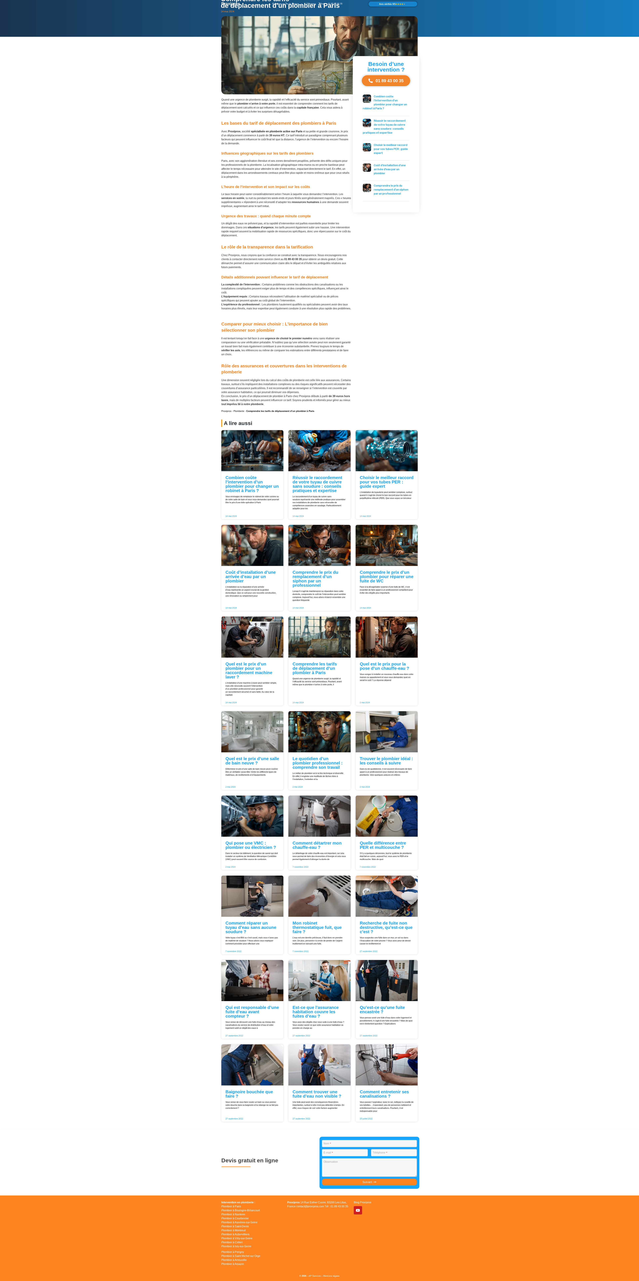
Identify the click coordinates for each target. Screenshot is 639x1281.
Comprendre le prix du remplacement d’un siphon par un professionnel (391, 189)
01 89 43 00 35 (335, 3)
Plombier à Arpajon (232, 1264)
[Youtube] (358, 1210)
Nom (327, 1143)
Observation (330, 1161)
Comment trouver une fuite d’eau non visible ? (317, 1094)
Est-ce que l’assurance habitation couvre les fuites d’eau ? (316, 1012)
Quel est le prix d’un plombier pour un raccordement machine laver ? (248, 670)
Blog (322, 3)
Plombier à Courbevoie (235, 1218)
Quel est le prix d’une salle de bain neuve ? (252, 760)
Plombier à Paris (231, 1206)
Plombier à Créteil (232, 1242)
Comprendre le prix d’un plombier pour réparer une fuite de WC (386, 576)
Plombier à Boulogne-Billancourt (240, 1210)
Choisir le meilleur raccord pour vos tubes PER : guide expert (391, 149)
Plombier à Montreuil (233, 1230)
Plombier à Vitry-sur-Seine (236, 1238)
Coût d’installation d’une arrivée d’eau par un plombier (390, 169)
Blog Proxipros (362, 1202)
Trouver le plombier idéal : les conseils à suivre (386, 760)
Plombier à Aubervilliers (235, 1234)
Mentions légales (331, 1276)
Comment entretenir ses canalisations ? (384, 1094)
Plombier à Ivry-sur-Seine (236, 1246)
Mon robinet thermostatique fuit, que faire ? (317, 927)
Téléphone (380, 1152)
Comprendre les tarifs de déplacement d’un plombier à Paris (315, 668)
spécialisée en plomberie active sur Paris (276, 131)
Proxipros (230, 3)
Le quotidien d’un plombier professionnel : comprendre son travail (318, 763)
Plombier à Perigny (232, 1252)
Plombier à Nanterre (233, 1214)
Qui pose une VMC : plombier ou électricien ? (250, 845)
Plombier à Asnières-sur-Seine (239, 1222)
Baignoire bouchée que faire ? (249, 1094)
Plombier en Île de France (285, 3)
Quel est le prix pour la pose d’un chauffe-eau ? (384, 666)
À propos (311, 3)
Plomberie (238, 411)
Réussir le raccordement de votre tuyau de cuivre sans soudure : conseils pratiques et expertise (317, 484)
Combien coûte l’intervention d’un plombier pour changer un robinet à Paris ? (252, 484)
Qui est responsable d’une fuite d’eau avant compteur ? (252, 1012)
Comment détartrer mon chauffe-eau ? (317, 845)
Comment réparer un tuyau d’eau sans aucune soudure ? (250, 927)
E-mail (328, 1152)
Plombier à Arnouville (234, 1260)
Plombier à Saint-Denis (235, 1226)
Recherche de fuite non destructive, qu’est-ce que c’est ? (386, 927)
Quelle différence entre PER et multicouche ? (383, 845)
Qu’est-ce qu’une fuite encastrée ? (382, 1009)
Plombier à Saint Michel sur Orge (240, 1256)
